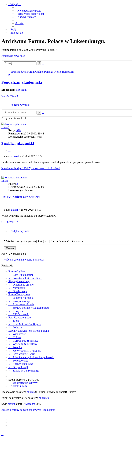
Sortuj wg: (43, 241)
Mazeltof (30, 403)
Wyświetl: (10, 241)
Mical (4, 180)
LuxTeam (21, 89)
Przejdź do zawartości (13, 55)
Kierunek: (65, 241)
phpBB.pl (44, 397)
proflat (11, 403)
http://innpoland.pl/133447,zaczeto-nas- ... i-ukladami (30, 168)
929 (18, 130)
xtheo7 (5, 127)
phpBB (31, 391)
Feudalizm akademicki (21, 82)
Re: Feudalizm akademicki (20, 197)
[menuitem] (28, 10)
